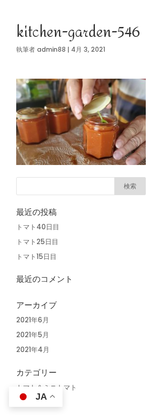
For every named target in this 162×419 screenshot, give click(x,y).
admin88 (51, 49)
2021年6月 (32, 320)
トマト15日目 (36, 256)
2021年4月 (33, 349)
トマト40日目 (37, 227)
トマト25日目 (37, 241)
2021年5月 (32, 334)
